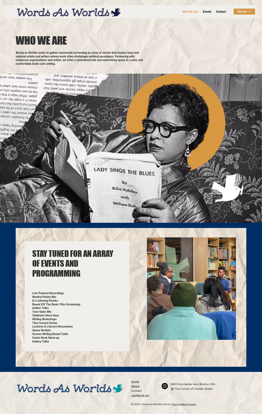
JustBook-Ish (140, 395)
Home (135, 381)
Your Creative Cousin (184, 404)
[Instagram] (165, 386)
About (135, 386)
